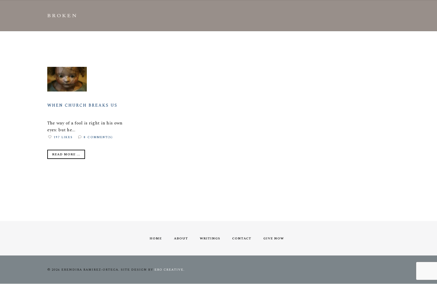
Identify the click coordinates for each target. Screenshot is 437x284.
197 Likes (63, 137)
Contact (241, 238)
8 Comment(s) (98, 137)
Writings (210, 238)
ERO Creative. (169, 269)
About (181, 238)
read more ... (66, 154)
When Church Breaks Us (82, 105)
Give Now (273, 238)
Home (156, 238)
